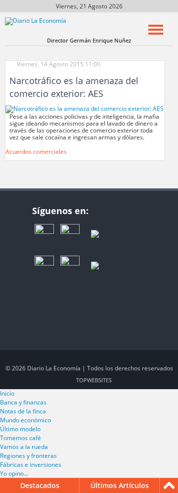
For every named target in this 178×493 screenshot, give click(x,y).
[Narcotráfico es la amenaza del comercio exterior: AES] (84, 108)
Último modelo (20, 429)
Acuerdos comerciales (36, 151)
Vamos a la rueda (24, 447)
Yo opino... (14, 473)
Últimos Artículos (119, 485)
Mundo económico (25, 420)
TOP (94, 380)
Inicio (7, 393)
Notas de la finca (23, 411)
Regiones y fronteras (28, 455)
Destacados (39, 485)
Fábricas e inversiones (30, 464)
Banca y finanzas (23, 402)
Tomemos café (20, 438)
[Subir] (169, 485)
